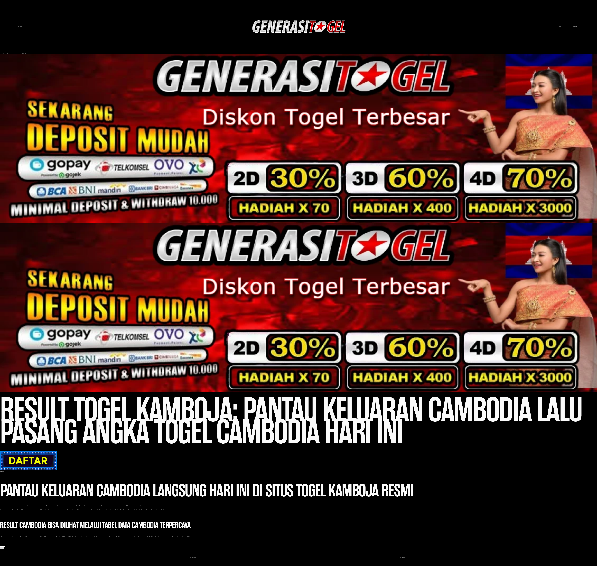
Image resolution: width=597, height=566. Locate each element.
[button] (2, 548)
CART (560, 26)
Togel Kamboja (20, 26)
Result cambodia (2, 536)
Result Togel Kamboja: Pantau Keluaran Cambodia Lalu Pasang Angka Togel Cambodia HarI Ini (18, 53)
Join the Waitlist (576, 26)
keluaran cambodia (4, 505)
